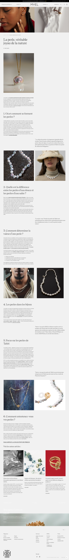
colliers (18, 321)
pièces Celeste (25, 437)
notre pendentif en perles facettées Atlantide (19, 248)
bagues (11, 321)
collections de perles (16, 322)
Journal (48, 537)
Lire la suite (26, 487)
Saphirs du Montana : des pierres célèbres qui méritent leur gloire (33, 479)
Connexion (56, 4)
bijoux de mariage (17, 105)
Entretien (37, 541)
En (65, 529)
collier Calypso (21, 315)
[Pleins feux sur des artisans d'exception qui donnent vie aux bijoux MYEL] (13, 463)
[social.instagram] (40, 557)
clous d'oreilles (6, 321)
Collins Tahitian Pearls (25, 364)
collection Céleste (21, 361)
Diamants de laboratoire (18, 539)
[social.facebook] (37, 557)
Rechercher (64, 4)
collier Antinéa (19, 316)
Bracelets (15, 321)
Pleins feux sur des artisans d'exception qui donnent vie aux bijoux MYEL (13, 480)
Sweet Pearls (19, 434)
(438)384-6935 (60, 540)
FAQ (47, 540)
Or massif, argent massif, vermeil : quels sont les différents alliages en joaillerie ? (54, 480)
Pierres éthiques (50, 539)
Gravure (37, 538)
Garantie (37, 540)
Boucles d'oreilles (6, 537)
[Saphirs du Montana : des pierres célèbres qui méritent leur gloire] (35, 463)
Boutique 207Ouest (61, 537)
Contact (59, 539)
